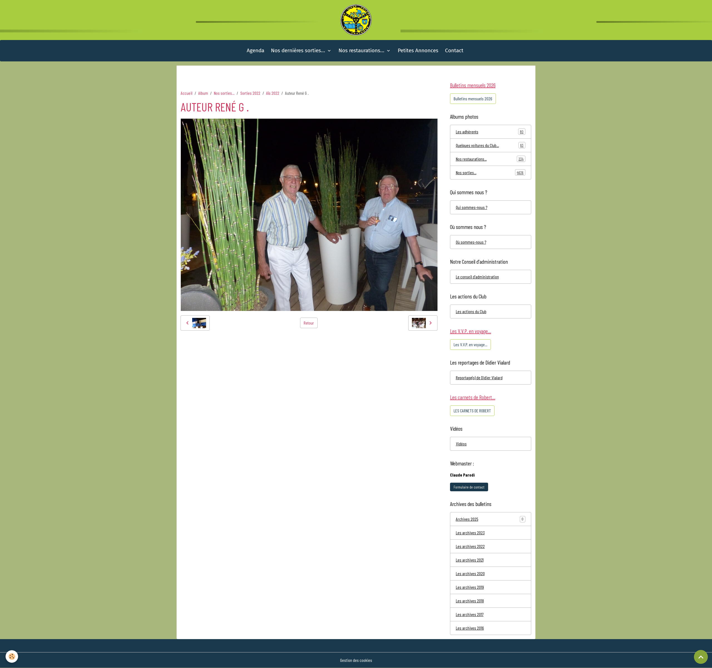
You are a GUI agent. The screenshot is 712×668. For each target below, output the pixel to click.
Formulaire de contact (469, 487)
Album (203, 93)
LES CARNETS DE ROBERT (472, 410)
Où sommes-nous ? (471, 242)
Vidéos (461, 443)
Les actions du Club (471, 311)
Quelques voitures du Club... (490, 145)
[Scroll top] (701, 657)
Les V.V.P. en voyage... (470, 344)
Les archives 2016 (470, 627)
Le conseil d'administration (477, 276)
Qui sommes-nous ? (471, 207)
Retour (309, 322)
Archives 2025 (467, 519)
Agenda (255, 50)
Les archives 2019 (470, 587)
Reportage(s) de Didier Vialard (479, 377)
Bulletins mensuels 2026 (473, 98)
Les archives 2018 (470, 600)
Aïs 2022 (272, 93)
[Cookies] (12, 656)
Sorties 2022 (250, 93)
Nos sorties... (224, 93)
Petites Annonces (418, 50)
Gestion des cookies (356, 660)
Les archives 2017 (470, 614)
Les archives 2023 (470, 532)
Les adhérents (490, 131)
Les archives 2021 (470, 559)
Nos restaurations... (362, 50)
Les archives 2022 (470, 546)
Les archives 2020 (470, 573)
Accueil (186, 93)
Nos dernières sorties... (299, 50)
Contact (454, 50)
